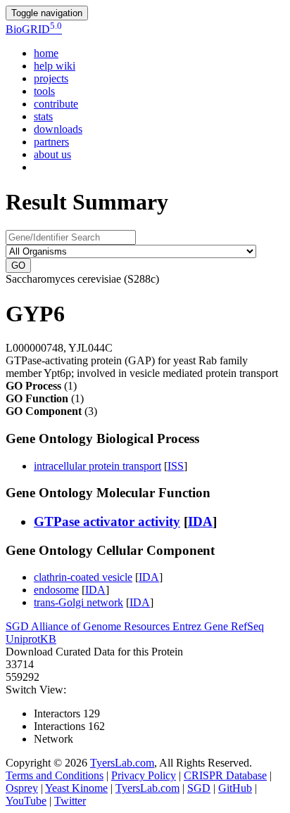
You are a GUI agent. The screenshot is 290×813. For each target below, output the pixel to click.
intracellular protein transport (97, 466)
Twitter (70, 801)
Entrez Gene (201, 626)
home (46, 53)
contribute (56, 104)
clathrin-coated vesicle (83, 577)
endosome (56, 590)
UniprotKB (31, 639)
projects (51, 78)
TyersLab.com (122, 763)
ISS (176, 466)
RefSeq (247, 626)
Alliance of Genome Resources (101, 626)
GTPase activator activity (107, 521)
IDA (200, 521)
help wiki (54, 66)
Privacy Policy (143, 775)
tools (44, 91)
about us (52, 154)
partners (51, 142)
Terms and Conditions (54, 775)
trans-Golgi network (78, 602)
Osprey (22, 788)
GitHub (235, 788)
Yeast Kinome (76, 788)
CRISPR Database (225, 775)
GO (18, 265)
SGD (18, 626)
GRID (34, 29)
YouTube (26, 801)
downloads (58, 129)
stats (43, 116)
